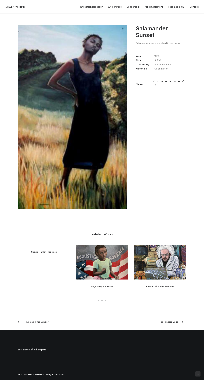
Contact (194, 6)
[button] (102, 262)
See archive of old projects (32, 349)
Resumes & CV (176, 6)
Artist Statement (154, 6)
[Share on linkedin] (170, 81)
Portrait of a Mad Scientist (160, 286)
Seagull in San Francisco (44, 251)
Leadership (133, 6)
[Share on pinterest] (166, 81)
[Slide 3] (105, 300)
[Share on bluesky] (179, 81)
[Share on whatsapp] (174, 81)
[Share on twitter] (158, 81)
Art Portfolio (115, 6)
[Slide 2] (102, 300)
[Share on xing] (183, 81)
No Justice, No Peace (102, 286)
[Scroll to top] (197, 373)
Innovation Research (91, 6)
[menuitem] (92, 7)
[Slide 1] (98, 300)
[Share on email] (155, 84)
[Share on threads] (162, 81)
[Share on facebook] (154, 81)
